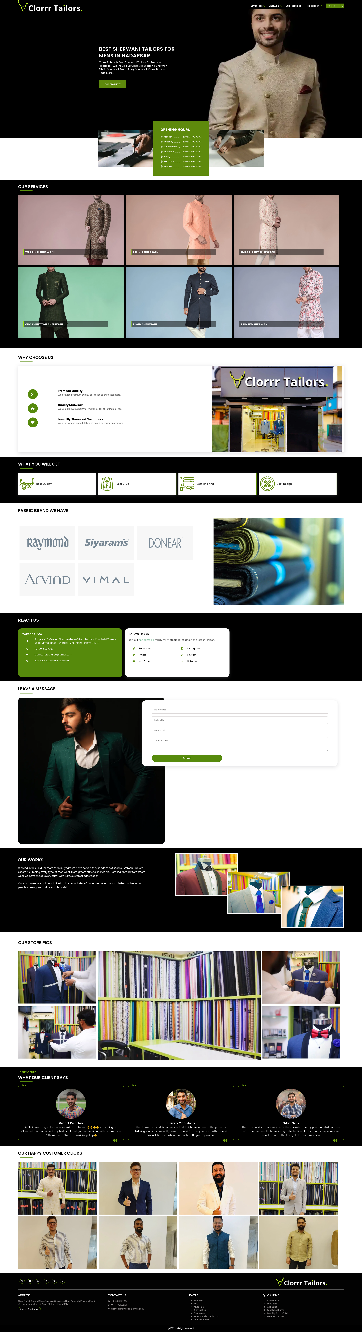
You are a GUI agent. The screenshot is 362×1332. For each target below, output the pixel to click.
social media (146, 640)
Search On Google (29, 1309)
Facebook (145, 648)
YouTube (144, 661)
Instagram (193, 648)
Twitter (143, 655)
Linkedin (192, 661)
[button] (112, 84)
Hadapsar (313, 5)
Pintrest (191, 655)
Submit (187, 758)
